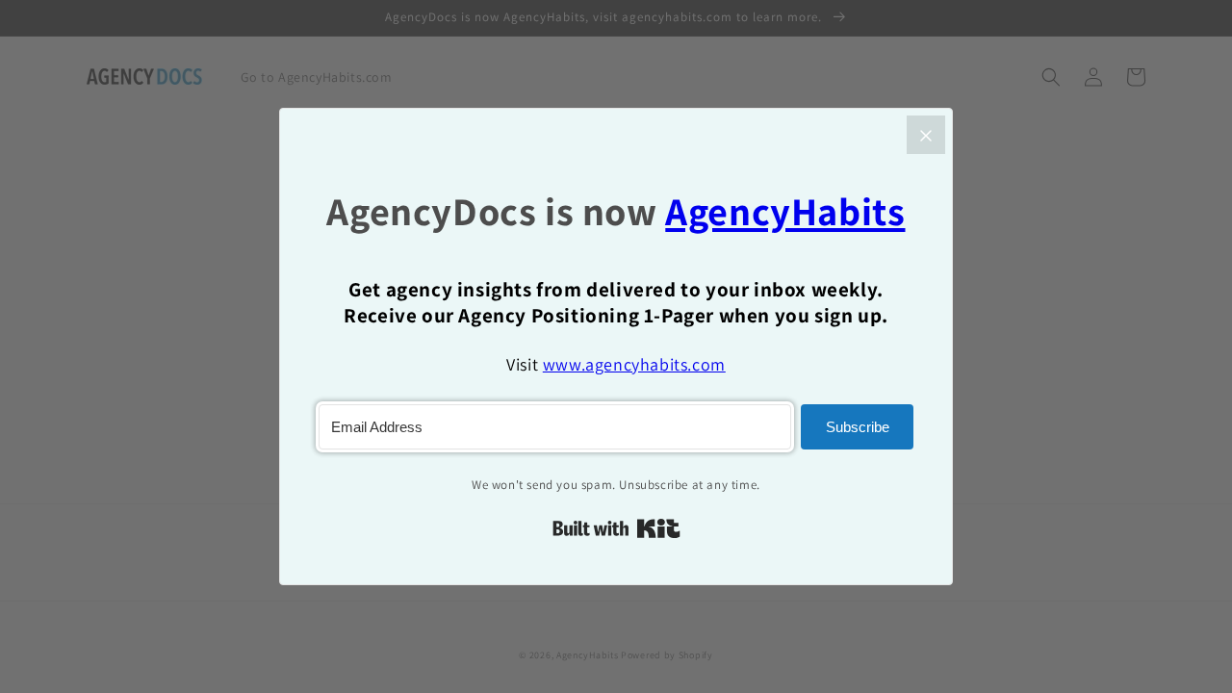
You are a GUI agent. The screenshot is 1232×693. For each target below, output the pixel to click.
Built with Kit (616, 528)
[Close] (926, 135)
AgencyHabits (785, 211)
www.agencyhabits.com (634, 364)
